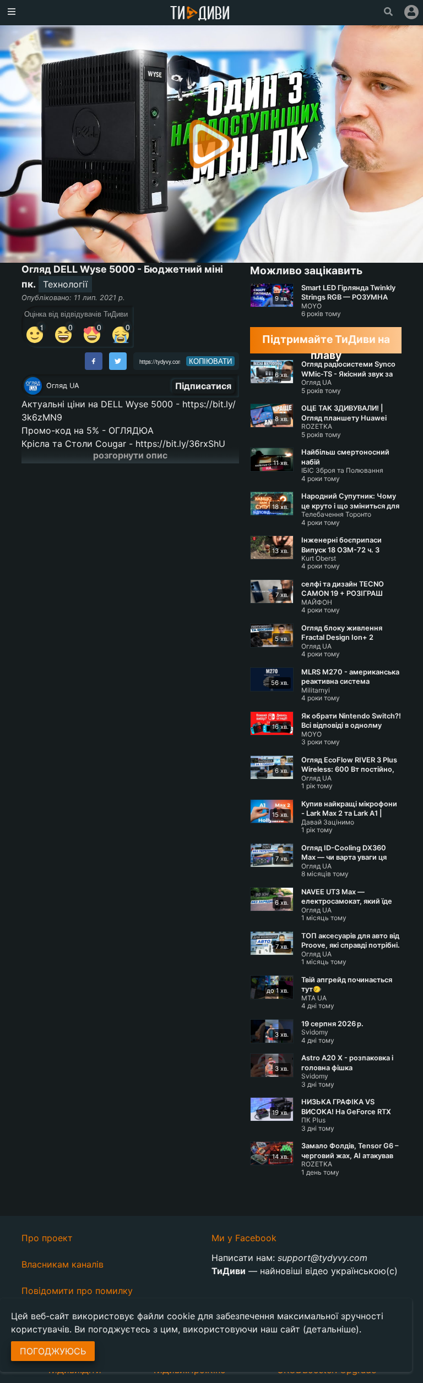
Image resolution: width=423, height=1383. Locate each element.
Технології (65, 284)
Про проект (47, 1237)
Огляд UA (62, 385)
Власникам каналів (62, 1264)
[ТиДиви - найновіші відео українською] (200, 14)
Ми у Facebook (244, 1237)
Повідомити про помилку (77, 1290)
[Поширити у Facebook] (93, 361)
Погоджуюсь (53, 1351)
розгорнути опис (130, 455)
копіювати (210, 361)
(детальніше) (331, 1329)
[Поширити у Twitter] (118, 361)
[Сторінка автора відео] (33, 386)
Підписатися (203, 385)
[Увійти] (411, 12)
